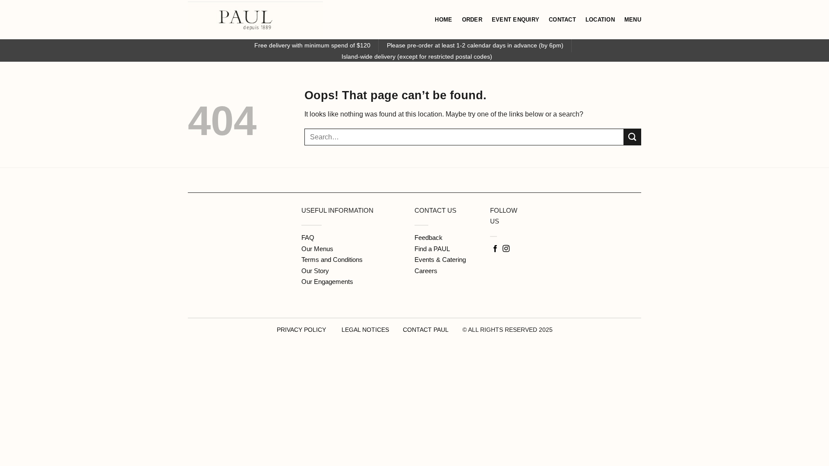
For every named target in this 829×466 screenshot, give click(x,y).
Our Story (315, 270)
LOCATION (600, 19)
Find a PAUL (432, 248)
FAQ (307, 237)
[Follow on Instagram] (506, 249)
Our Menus (317, 248)
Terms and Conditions (332, 259)
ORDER (472, 19)
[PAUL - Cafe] (296, 19)
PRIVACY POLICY (301, 329)
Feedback (428, 237)
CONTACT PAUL (426, 329)
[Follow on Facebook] (495, 249)
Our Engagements (327, 281)
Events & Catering (440, 259)
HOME (443, 19)
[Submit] (632, 137)
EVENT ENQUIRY (515, 19)
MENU (632, 19)
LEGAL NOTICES (365, 329)
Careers (425, 270)
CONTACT (562, 19)
